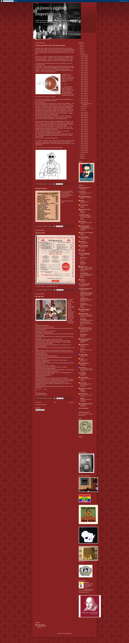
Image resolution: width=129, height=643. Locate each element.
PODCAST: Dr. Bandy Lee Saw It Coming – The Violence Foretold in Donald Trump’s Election (86, 268)
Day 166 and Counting (84, 310)
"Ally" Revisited (83, 211)
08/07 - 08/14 (84, 90)
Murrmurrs (82, 279)
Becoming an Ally (83, 364)
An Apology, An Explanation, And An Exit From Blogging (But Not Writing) (86, 275)
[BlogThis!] (58, 184)
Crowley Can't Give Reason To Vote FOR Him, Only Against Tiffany (85, 217)
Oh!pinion (82, 398)
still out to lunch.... (41, 188)
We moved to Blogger (84, 355)
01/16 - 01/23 (84, 148)
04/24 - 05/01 (84, 124)
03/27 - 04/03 (84, 131)
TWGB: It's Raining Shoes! (85, 238)
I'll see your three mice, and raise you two (50, 45)
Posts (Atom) (43, 404)
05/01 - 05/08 (84, 122)
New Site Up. (82, 345)
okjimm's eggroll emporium (50, 11)
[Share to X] (59, 184)
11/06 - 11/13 (84, 67)
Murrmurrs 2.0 (82, 280)
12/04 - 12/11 (84, 60)
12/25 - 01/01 (84, 55)
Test (81, 258)
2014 (81, 48)
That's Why (82, 250)
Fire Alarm (82, 206)
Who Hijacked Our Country (86, 327)
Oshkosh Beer (83, 221)
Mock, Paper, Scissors (85, 187)
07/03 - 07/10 (84, 98)
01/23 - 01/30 (84, 147)
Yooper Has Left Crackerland (86, 232)
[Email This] (56, 184)
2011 (81, 53)
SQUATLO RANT (83, 334)
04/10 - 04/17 (84, 128)
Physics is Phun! (83, 188)
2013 (81, 50)
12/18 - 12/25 (84, 56)
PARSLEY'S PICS (84, 393)
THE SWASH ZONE (84, 245)
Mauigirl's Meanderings (85, 309)
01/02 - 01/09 (84, 152)
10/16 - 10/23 (84, 72)
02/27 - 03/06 (84, 138)
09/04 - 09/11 (84, 83)
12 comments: (50, 289)
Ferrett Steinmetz (84, 273)
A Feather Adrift (83, 354)
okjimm (87, 582)
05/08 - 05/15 (84, 121)
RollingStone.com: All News (86, 292)
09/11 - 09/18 (84, 81)
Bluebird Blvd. (83, 319)
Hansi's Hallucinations (85, 253)
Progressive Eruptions (85, 196)
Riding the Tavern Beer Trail (86, 288)
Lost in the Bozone (84, 205)
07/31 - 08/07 (84, 91)
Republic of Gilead (84, 313)
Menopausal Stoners (84, 363)
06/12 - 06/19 (84, 112)
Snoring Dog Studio (84, 408)
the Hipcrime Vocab (84, 344)
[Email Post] (54, 226)
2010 (81, 154)
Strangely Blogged (84, 237)
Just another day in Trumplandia (86, 197)
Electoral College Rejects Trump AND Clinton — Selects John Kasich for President (86, 330)
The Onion (82, 348)
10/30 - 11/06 (84, 69)
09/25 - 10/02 (84, 77)
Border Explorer (83, 303)
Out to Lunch (40, 233)
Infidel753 (82, 200)
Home (55, 402)
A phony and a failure (84, 359)
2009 (81, 156)
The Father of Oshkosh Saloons (86, 222)
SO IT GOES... (83, 335)
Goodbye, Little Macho (84, 285)
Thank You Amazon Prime (85, 254)
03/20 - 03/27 (84, 133)
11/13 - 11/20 (84, 65)
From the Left (83, 367)
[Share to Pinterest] (62, 184)
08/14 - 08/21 (84, 88)
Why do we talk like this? (84, 201)
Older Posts (71, 402)
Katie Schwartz (83, 257)
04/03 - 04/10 (84, 129)
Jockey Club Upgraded (84, 289)
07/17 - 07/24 (84, 95)
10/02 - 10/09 (84, 76)
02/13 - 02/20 (84, 142)
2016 (81, 44)
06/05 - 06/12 (84, 113)
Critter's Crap (83, 382)
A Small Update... (83, 390)
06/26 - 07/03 (84, 100)
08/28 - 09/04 (84, 84)
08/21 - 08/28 (84, 86)
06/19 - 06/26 (84, 102)
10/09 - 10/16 (84, 74)
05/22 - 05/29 (84, 117)
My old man (39, 296)
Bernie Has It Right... (84, 246)
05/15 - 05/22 (84, 119)
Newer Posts (38, 402)
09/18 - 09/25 (84, 79)
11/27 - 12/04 (84, 62)
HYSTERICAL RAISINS (85, 284)
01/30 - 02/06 (84, 145)
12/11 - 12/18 (84, 58)
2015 (81, 46)
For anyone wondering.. (84, 242)
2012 (81, 51)
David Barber (83, 373)
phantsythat (82, 241)
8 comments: (49, 226)
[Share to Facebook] (61, 184)
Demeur (82, 358)
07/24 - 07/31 (84, 93)
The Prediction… (83, 374)
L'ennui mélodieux (84, 377)
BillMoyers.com (83, 266)
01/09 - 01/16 (84, 150)
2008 (81, 158)
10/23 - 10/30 (84, 70)
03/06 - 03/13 (84, 136)
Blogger (81, 233)
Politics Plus (82, 191)
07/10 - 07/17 (84, 97)
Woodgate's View (83, 298)
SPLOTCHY (82, 262)
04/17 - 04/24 (84, 126)
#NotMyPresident (83, 341)
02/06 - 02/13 (84, 143)
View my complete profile (84, 592)
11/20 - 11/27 (84, 63)
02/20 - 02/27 (84, 140)
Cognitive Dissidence (84, 214)
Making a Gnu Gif (83, 263)
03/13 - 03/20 (84, 134)
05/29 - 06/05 (84, 115)
